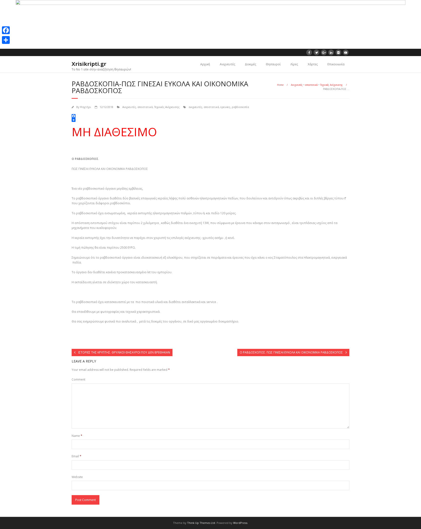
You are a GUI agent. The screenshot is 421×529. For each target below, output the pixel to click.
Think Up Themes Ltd (201, 523)
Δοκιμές (250, 64)
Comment (78, 379)
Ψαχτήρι (85, 107)
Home (280, 85)
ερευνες (225, 107)
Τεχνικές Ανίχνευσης (331, 85)
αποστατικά (311, 85)
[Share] (6, 40)
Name (77, 436)
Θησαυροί (273, 64)
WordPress (240, 523)
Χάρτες (313, 64)
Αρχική (205, 64)
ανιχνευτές (195, 107)
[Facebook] (6, 30)
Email (76, 456)
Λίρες (294, 64)
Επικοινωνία (335, 64)
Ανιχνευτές (227, 64)
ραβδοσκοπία (240, 107)
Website (77, 477)
